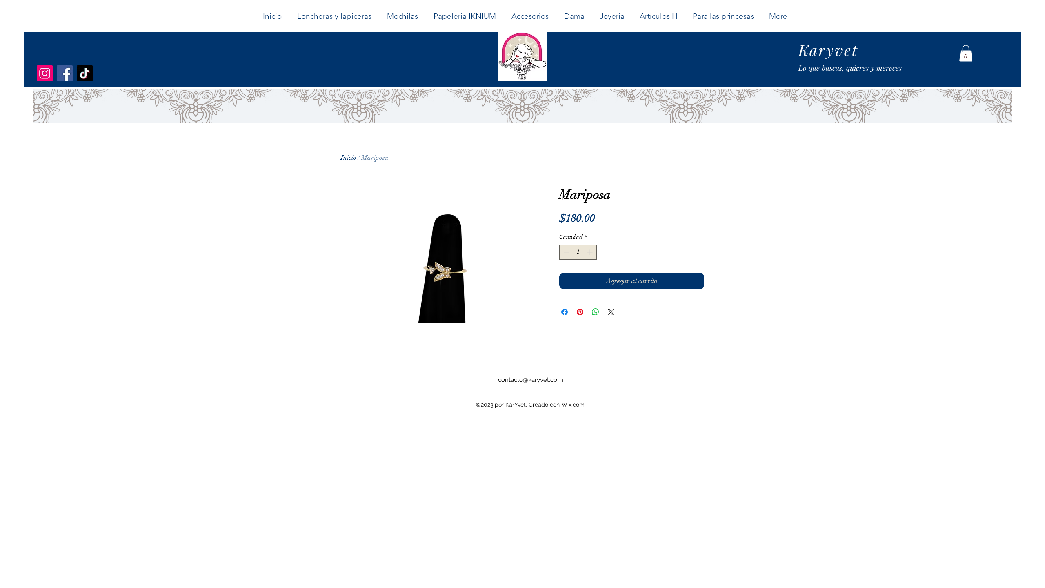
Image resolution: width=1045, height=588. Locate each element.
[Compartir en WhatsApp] (595, 312)
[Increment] (590, 252)
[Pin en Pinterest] (580, 312)
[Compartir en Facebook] (564, 312)
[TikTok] (85, 73)
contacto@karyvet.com (530, 379)
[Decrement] (565, 252)
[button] (574, 16)
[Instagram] (45, 73)
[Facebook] (65, 73)
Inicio (348, 158)
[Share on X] (611, 312)
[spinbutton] (578, 252)
